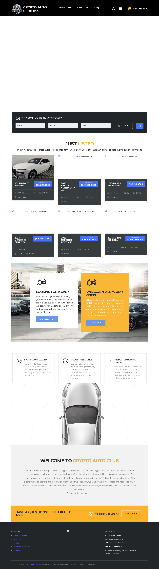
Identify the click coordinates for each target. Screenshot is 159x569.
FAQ (96, 7)
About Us (82, 7)
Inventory (65, 7)
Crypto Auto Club (20, 535)
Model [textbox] (52, 125)
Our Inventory (47, 319)
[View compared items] (113, 8)
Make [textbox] (19, 125)
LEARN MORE (96, 323)
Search (125, 126)
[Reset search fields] (139, 126)
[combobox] (30, 125)
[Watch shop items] (120, 9)
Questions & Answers (21, 546)
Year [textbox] (85, 125)
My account (17, 539)
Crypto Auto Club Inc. (33, 564)
